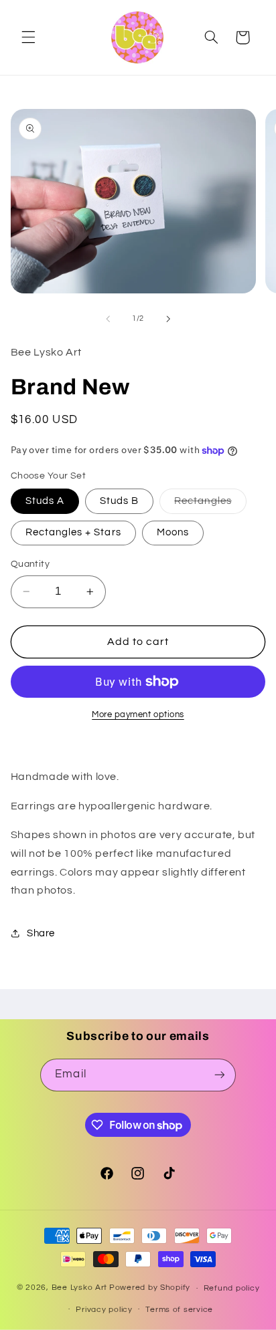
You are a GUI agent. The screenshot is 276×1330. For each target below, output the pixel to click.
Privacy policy (104, 1309)
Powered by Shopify (149, 1288)
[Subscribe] (219, 1075)
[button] (28, 37)
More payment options (138, 714)
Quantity (30, 564)
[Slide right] (168, 319)
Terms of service (179, 1309)
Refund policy (232, 1288)
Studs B (119, 501)
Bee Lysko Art (80, 1288)
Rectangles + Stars (73, 532)
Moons (173, 532)
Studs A (44, 501)
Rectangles (210, 504)
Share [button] (41, 933)
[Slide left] (108, 319)
